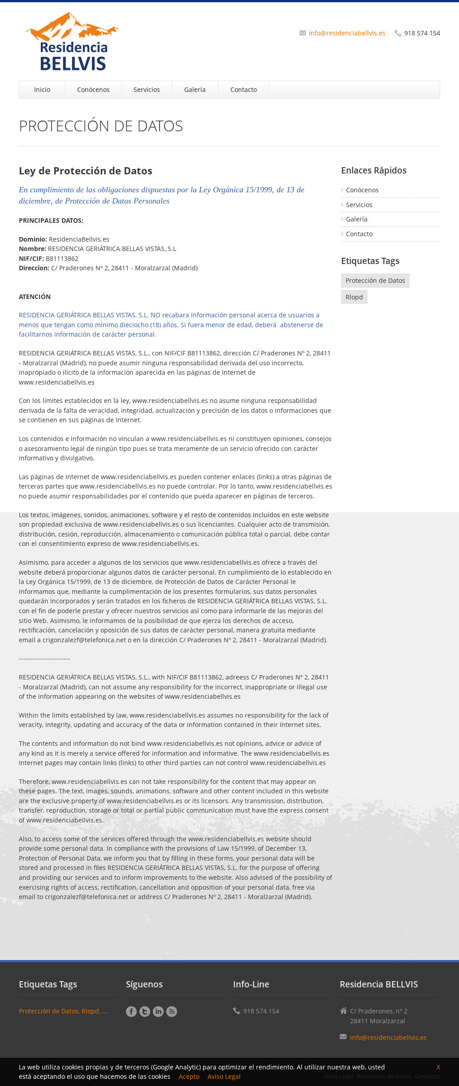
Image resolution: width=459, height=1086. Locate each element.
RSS (171, 1011)
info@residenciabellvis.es (347, 33)
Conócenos (93, 89)
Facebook (131, 1011)
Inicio (42, 89)
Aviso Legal (224, 1076)
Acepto (189, 1076)
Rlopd (354, 297)
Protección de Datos (375, 280)
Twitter (144, 1011)
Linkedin (158, 1011)
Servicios (147, 89)
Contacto (243, 89)
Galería (195, 89)
